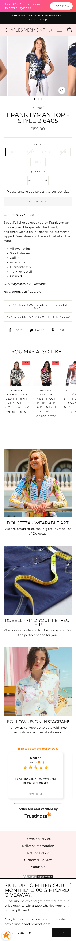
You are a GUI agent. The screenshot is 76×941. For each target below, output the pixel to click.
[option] (38, 18)
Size (38, 144)
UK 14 (46, 152)
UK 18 (38, 162)
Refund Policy (38, 853)
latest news (52, 732)
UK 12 (30, 152)
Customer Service (38, 860)
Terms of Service (38, 838)
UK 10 (13, 152)
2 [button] (39, 99)
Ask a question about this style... (38, 316)
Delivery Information (38, 845)
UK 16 (62, 152)
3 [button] (42, 99)
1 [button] (35, 99)
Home (37, 107)
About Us (38, 867)
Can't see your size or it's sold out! (38, 306)
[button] (19, 748)
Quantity (38, 171)
